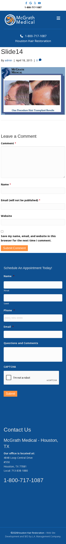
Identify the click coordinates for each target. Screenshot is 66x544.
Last (6, 303)
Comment (8, 143)
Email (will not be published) (20, 200)
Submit (10, 393)
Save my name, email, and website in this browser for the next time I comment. (28, 238)
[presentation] (31, 378)
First (6, 290)
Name (6, 184)
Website (6, 216)
